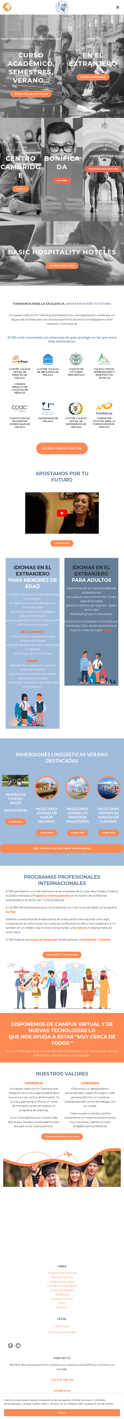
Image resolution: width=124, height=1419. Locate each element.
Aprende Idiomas (62, 1277)
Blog (62, 1303)
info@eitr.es (62, 1390)
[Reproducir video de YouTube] (62, 513)
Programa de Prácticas (62, 1273)
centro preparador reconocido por (96, 621)
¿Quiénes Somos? (62, 1298)
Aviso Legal (62, 1326)
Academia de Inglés (62, 1281)
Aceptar (62, 1412)
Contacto (62, 1307)
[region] (62, 1406)
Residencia (62, 1294)
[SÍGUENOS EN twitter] (18, 1346)
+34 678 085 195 (62, 1379)
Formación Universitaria (62, 1285)
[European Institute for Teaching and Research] (62, 7)
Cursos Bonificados (62, 1290)
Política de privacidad (62, 1332)
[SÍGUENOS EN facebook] (10, 1346)
